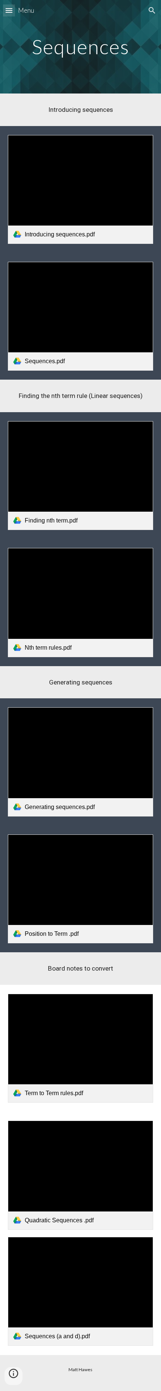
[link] (81, 189)
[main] (81, 46)
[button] (9, 10)
